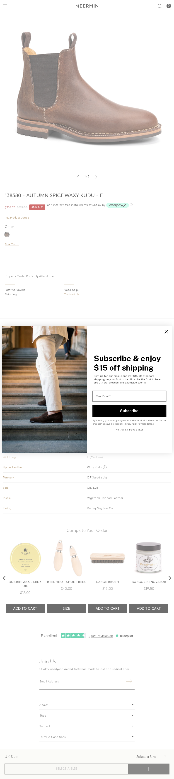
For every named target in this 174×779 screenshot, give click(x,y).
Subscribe (129, 410)
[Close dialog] (166, 332)
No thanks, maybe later (129, 429)
